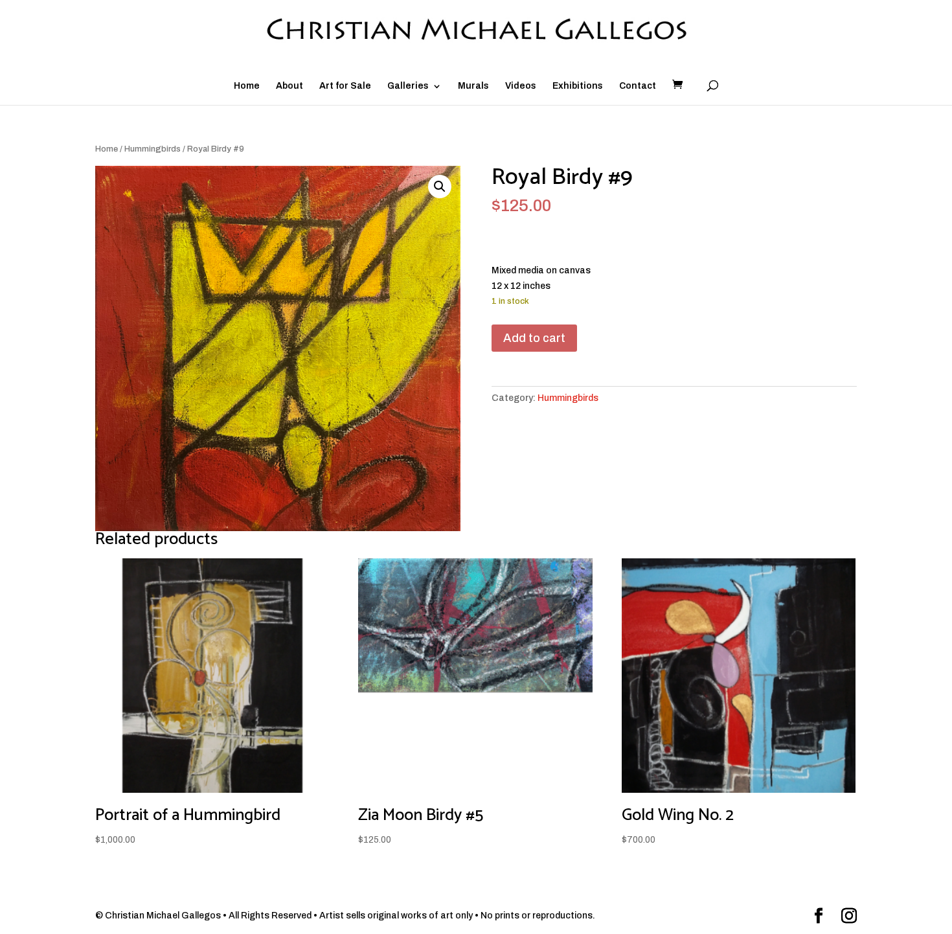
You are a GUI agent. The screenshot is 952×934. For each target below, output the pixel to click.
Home (247, 86)
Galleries (408, 86)
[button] (439, 186)
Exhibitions (577, 86)
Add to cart (534, 338)
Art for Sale (345, 86)
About (289, 86)
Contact (637, 86)
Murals (473, 86)
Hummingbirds (152, 149)
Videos (520, 86)
